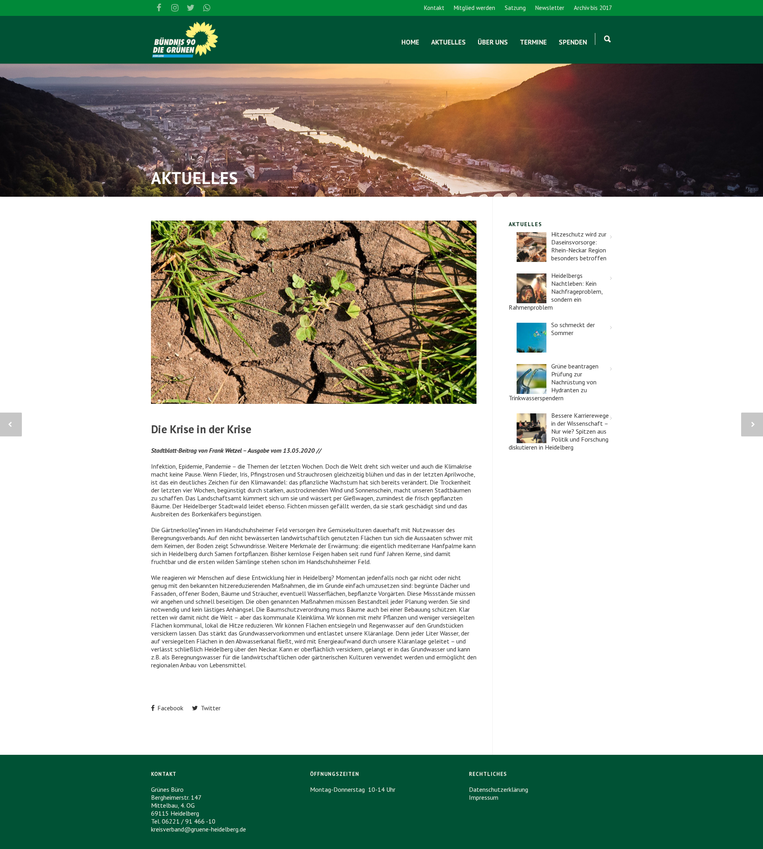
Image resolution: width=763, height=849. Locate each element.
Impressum (483, 797)
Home (410, 42)
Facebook (169, 708)
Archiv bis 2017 (593, 8)
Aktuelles (448, 42)
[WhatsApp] (207, 8)
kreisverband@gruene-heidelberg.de (198, 829)
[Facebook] (159, 8)
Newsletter (549, 8)
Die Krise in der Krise (201, 429)
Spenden (573, 42)
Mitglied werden (474, 8)
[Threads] (222, 8)
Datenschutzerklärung (498, 789)
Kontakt (434, 8)
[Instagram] (175, 8)
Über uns (493, 42)
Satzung (515, 8)
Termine (533, 42)
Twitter (210, 708)
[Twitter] (191, 8)
